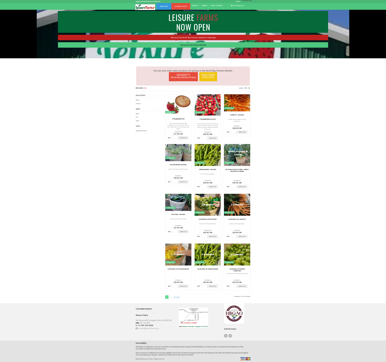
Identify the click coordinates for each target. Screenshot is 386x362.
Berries (137, 100)
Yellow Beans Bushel (178, 165)
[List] (249, 88)
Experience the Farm (141, 131)
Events (138, 126)
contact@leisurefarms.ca (148, 328)
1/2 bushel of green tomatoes (237, 270)
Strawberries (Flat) (208, 119)
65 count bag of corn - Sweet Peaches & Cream (237, 170)
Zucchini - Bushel (178, 214)
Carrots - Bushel (237, 115)
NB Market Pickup (181, 6)
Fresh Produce (140, 95)
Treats (137, 121)
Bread (137, 113)
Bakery (204, 5)
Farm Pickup (164, 6)
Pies (137, 117)
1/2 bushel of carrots (237, 219)
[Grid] (246, 88)
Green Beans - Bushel (207, 169)
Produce (195, 5)
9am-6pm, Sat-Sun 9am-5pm (148, 1)
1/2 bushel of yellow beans (178, 269)
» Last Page (176, 297)
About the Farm (216, 5)
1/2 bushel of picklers (208, 219)
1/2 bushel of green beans (207, 269)
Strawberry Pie (178, 119)
